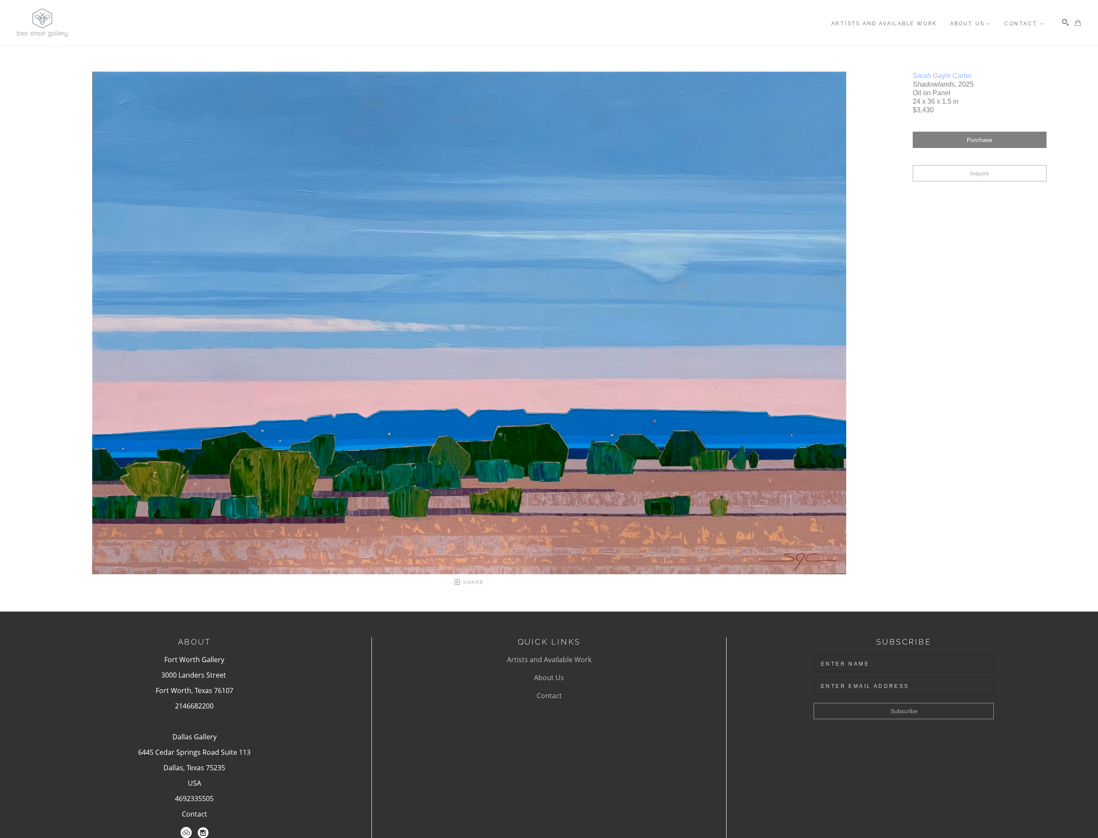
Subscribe (903, 711)
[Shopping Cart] (1078, 22)
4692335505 (194, 798)
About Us (549, 677)
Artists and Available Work (549, 659)
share (472, 582)
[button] (970, 24)
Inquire (979, 173)
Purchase (979, 139)
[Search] (1065, 22)
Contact (194, 814)
